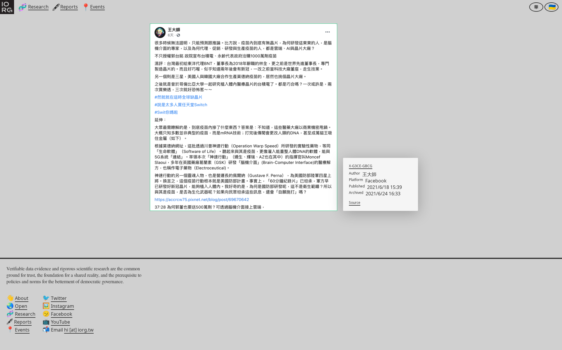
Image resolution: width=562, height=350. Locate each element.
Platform (356, 179)
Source (354, 202)
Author (354, 173)
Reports (23, 322)
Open (21, 306)
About (21, 298)
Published (357, 186)
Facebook (61, 314)
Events (22, 330)
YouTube (60, 322)
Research (25, 314)
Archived (356, 192)
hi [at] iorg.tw (79, 330)
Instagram (62, 306)
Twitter (59, 298)
